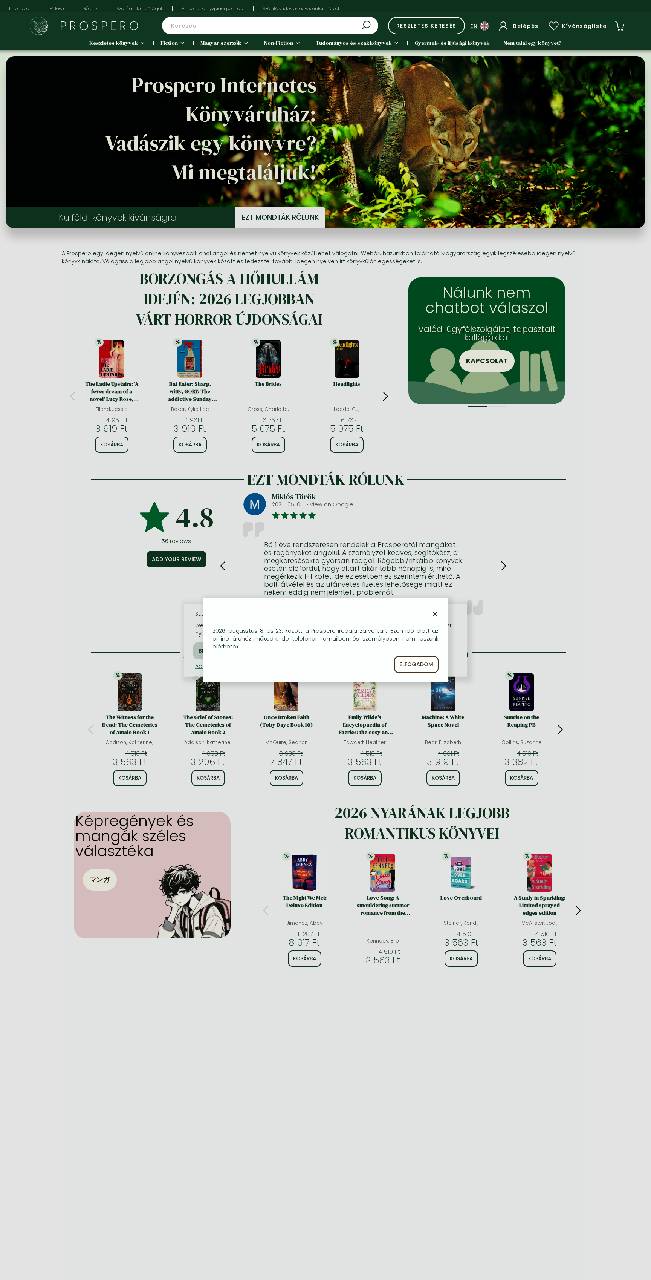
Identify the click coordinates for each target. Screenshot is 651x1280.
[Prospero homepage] (39, 26)
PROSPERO (101, 25)
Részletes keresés (426, 25)
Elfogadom (416, 664)
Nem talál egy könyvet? (533, 43)
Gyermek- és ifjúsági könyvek (452, 43)
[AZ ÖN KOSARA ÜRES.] (620, 26)
